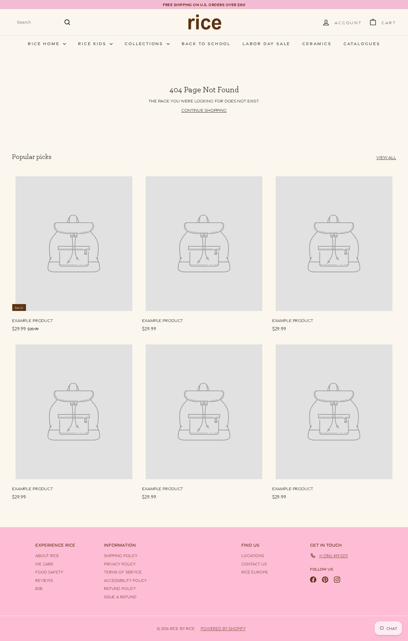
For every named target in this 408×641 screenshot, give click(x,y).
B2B (38, 588)
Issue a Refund (120, 596)
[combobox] (44, 22)
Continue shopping (204, 109)
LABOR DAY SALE (266, 43)
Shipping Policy (120, 555)
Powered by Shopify (223, 628)
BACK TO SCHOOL (206, 43)
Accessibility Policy (125, 580)
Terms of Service (123, 571)
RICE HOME (45, 43)
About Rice (47, 555)
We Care (44, 563)
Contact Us (254, 563)
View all (386, 157)
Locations (252, 555)
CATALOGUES (361, 43)
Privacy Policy (120, 563)
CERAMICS (316, 43)
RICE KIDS (93, 43)
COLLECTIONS (145, 43)
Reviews (44, 580)
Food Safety (49, 571)
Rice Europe (254, 571)
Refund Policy (120, 588)
